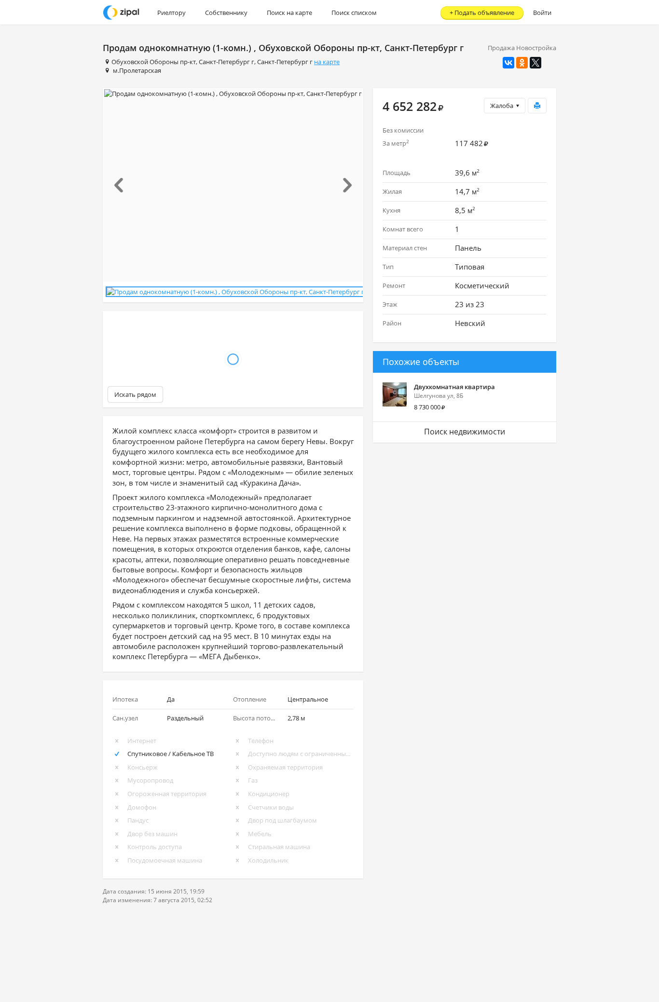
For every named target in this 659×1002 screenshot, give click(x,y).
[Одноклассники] (522, 62)
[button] (122, 185)
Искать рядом (135, 394)
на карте (327, 61)
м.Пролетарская (137, 70)
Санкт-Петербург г (226, 61)
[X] (535, 62)
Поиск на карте (289, 12)
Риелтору (171, 12)
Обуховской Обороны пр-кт (153, 61)
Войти (542, 12)
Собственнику (226, 12)
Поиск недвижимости (464, 431)
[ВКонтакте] (508, 62)
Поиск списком (354, 12)
